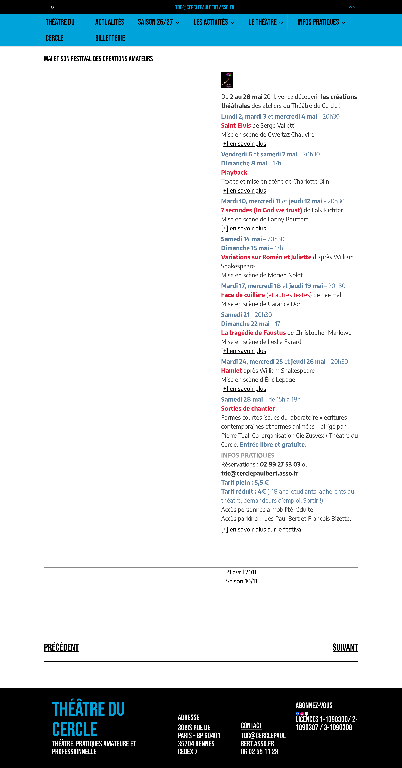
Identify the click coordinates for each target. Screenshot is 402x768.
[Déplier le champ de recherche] (52, 7)
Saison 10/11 (241, 581)
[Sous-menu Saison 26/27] (177, 22)
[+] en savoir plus (243, 143)
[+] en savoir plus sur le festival (262, 529)
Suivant (345, 648)
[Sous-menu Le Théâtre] (281, 22)
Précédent (61, 648)
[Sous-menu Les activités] (232, 22)
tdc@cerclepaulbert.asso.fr (204, 7)
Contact (251, 726)
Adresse (189, 718)
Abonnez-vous (314, 706)
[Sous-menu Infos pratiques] (343, 22)
